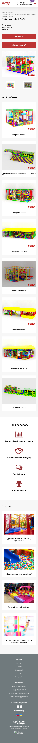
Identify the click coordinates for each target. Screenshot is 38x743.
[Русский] (17, 715)
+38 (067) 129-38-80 (24, 3)
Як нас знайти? (19, 45)
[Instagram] (21, 706)
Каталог (19, 663)
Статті (19, 673)
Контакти (19, 667)
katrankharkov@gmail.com (19, 696)
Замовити (19, 36)
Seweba (25, 728)
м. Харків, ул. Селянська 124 (19, 693)
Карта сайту (19, 677)
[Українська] (21, 715)
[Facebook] (18, 706)
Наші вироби (19, 670)
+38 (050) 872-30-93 (24, 4)
